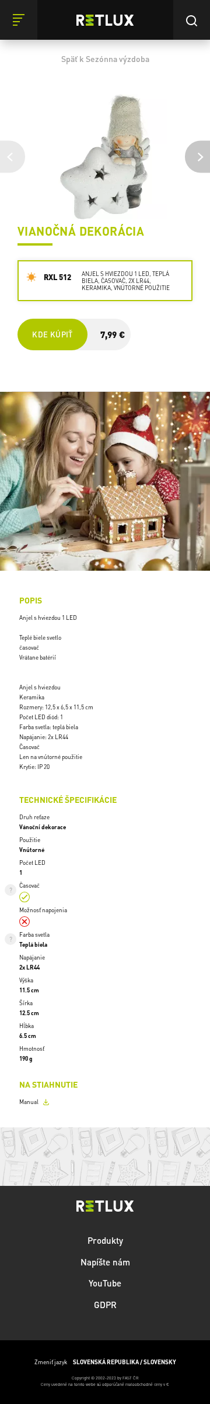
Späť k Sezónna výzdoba (105, 58)
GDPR (105, 1304)
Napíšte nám (105, 1262)
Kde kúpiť (52, 334)
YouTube (105, 1283)
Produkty (105, 1240)
